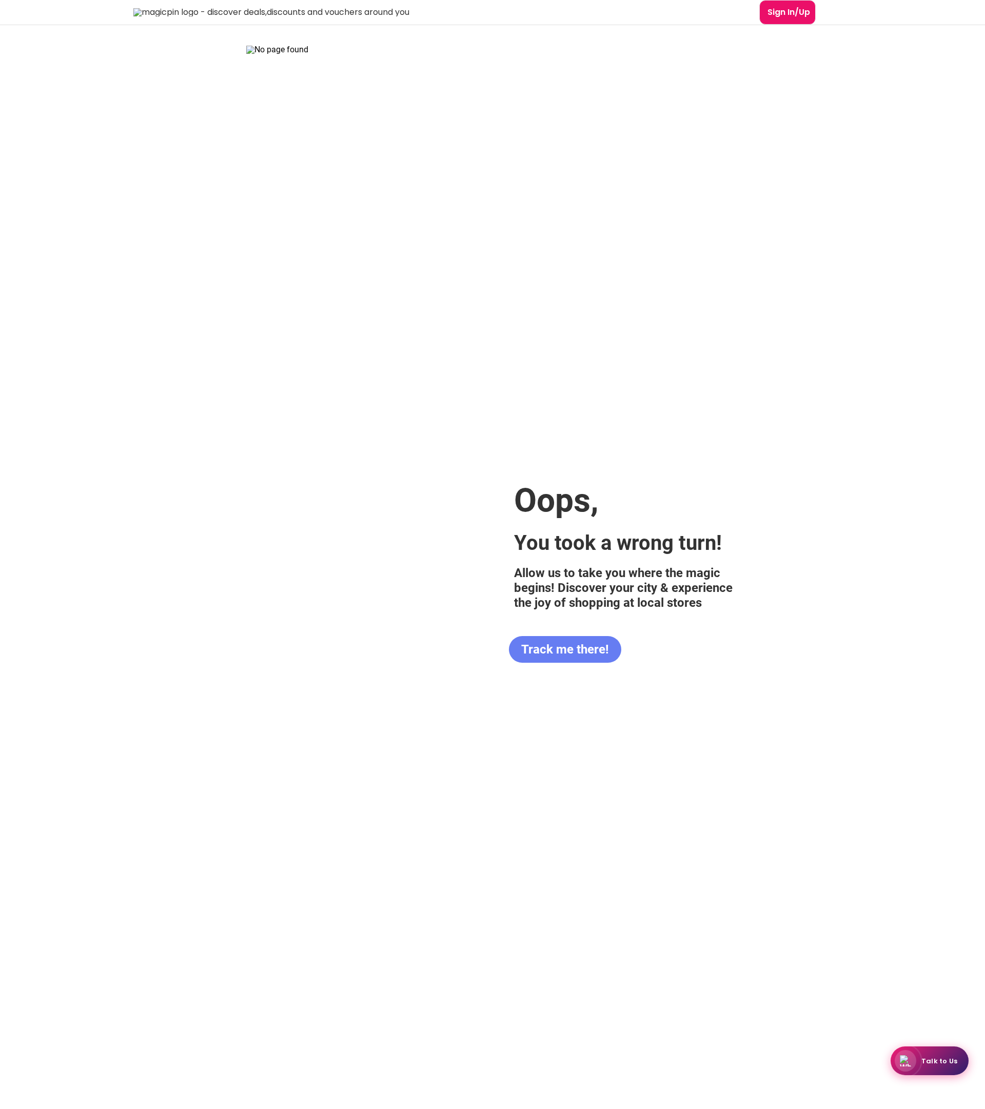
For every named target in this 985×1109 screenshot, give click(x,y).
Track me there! (565, 649)
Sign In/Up (788, 12)
